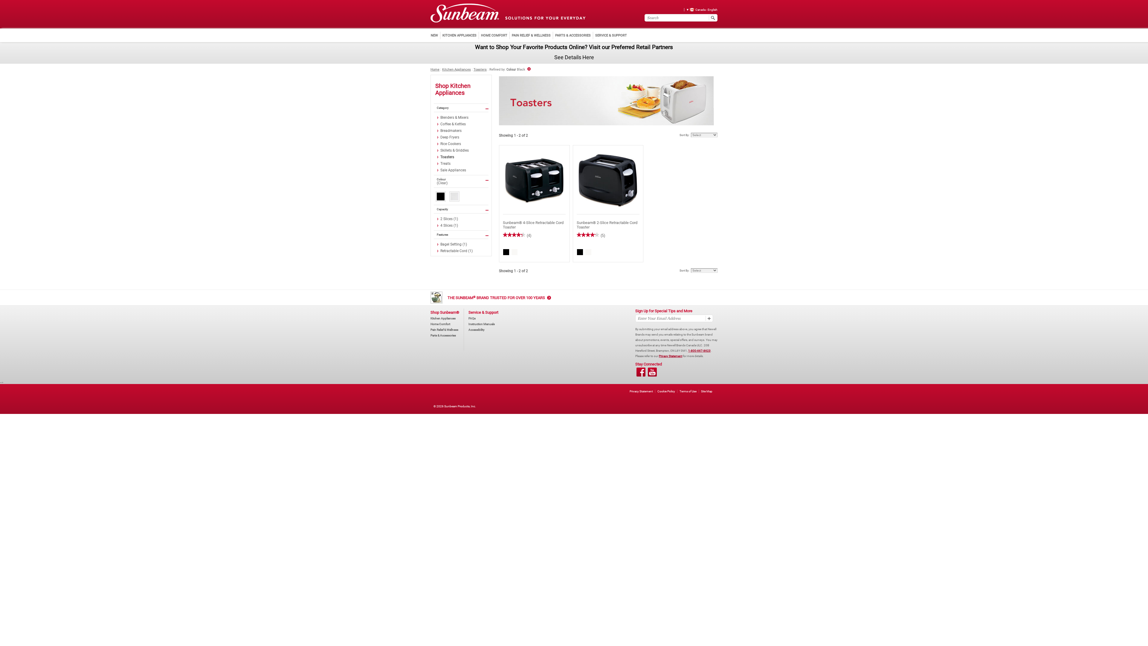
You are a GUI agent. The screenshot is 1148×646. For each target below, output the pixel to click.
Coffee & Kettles (453, 124)
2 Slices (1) (449, 219)
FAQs (472, 318)
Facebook (640, 372)
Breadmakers (451, 131)
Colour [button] (441, 179)
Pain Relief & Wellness (444, 329)
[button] (700, 9)
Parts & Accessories (443, 335)
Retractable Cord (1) (456, 251)
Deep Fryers (449, 137)
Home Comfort (440, 324)
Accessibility (476, 329)
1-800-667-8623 (699, 350)
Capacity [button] (442, 209)
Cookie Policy (666, 391)
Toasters (480, 69)
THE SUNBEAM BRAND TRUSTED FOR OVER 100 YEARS (496, 297)
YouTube (652, 372)
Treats (445, 164)
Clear (442, 183)
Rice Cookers (450, 144)
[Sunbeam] (464, 13)
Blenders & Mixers (454, 117)
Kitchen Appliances (456, 69)
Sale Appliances (453, 170)
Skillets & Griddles (454, 150)
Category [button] (443, 107)
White (454, 196)
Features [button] (442, 234)
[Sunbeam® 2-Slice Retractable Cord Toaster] (608, 179)
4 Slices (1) (449, 225)
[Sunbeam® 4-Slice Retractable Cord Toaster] (534, 179)
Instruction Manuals (481, 324)
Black (441, 196)
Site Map (706, 391)
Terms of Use (688, 391)
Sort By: (684, 135)
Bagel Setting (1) (453, 244)
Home (434, 69)
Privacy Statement (670, 356)
